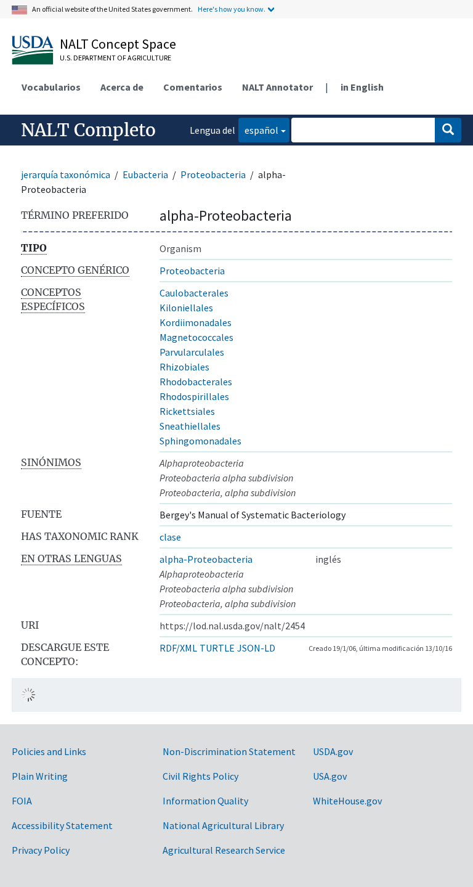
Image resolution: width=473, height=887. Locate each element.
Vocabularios (51, 87)
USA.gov (330, 776)
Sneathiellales (190, 426)
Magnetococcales (196, 337)
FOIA (22, 801)
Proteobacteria (213, 174)
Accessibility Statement (62, 825)
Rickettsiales (187, 411)
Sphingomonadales (200, 441)
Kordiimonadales (196, 322)
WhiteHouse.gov (347, 801)
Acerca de (122, 87)
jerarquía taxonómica (65, 174)
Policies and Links (49, 751)
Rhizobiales (184, 367)
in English (362, 87)
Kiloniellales (186, 307)
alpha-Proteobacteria (206, 559)
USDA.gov (333, 751)
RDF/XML (178, 648)
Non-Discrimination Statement (229, 751)
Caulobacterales (194, 293)
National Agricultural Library (223, 825)
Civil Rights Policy (200, 776)
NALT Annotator (277, 87)
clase (170, 537)
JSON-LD (256, 648)
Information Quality (205, 801)
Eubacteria (145, 174)
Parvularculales (192, 352)
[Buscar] (448, 130)
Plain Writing (40, 776)
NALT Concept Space (118, 43)
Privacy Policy (41, 850)
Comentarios (192, 87)
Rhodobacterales (196, 381)
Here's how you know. (231, 9)
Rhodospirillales (194, 396)
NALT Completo (88, 130)
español (258, 129)
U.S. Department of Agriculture (115, 57)
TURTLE (217, 648)
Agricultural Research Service (224, 850)
